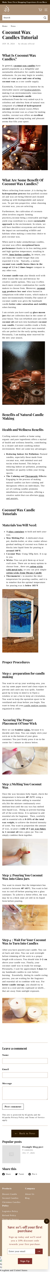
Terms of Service (37, 1117)
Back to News (27, 1133)
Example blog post (32, 1147)
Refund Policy (9, 1215)
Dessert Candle (9, 1194)
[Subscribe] (39, 1251)
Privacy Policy (18, 1117)
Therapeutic (31, 476)
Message (7, 1083)
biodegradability (32, 90)
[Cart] (40, 10)
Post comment (13, 1106)
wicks (27, 730)
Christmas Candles (11, 1202)
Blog (27, 1198)
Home (4, 26)
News (13, 26)
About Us (29, 1194)
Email (5, 1069)
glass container (16, 532)
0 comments (28, 1150)
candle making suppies (34, 705)
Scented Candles (10, 1198)
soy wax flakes (38, 829)
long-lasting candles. (20, 254)
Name (5, 1055)
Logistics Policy (10, 1211)
